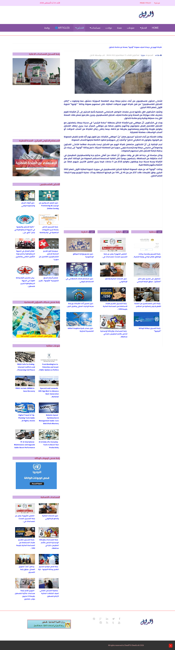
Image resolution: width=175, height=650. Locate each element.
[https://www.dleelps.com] (147, 621)
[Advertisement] (113, 204)
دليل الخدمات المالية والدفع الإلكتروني (116, 280)
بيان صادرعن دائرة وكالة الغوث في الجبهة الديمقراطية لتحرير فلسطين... (25, 282)
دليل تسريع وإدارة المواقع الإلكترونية (83, 255)
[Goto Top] (170, 645)
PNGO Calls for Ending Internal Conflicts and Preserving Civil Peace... (25, 367)
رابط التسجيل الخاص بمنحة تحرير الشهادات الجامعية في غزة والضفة (49, 229)
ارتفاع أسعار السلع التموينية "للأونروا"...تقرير (49, 279)
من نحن (157, 2)
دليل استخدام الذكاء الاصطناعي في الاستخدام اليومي (80, 280)
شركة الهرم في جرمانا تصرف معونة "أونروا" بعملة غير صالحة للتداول (135, 47)
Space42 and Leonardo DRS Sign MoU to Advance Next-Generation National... (48, 392)
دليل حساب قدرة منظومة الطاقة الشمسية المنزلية (81, 330)
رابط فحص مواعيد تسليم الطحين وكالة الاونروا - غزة (48, 568)
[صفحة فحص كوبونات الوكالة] (36, 475)
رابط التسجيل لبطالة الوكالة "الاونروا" (150, 330)
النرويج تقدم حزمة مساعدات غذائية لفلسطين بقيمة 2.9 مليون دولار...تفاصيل (25, 594)
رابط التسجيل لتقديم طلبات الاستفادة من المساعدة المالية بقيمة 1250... (115, 306)
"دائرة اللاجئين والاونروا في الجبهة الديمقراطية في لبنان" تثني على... (24, 229)
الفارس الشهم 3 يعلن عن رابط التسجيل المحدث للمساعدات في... (114, 255)
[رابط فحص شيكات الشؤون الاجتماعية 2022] (36, 322)
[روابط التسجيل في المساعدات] (49, 624)
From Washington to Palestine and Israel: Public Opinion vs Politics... (48, 367)
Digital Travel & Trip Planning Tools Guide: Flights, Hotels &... (26, 417)
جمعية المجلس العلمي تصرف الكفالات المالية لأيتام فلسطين (49, 593)
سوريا (143, 55)
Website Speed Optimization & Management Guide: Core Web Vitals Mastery (49, 419)
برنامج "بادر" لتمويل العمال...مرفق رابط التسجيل (27, 569)
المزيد (159, 232)
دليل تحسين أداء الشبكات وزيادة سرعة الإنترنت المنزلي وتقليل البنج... (80, 305)
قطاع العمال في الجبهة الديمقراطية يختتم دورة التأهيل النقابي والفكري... (25, 253)
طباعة (157, 55)
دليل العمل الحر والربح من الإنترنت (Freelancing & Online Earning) (49, 205)
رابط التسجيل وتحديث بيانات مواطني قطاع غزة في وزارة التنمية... (147, 255)
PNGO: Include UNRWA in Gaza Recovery (25, 390)
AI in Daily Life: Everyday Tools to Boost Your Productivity (49, 444)
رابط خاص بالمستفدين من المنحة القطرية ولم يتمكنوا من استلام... (147, 305)
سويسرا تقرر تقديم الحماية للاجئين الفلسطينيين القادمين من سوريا (49, 255)
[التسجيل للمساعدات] (36, 71)
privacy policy (145, 2)
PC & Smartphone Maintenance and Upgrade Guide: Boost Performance (24, 444)
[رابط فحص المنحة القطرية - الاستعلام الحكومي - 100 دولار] (36, 160)
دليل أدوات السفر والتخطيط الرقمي (28, 204)
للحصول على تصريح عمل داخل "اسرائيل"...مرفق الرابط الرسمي (149, 280)
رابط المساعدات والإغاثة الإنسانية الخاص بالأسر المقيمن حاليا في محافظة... (113, 333)
